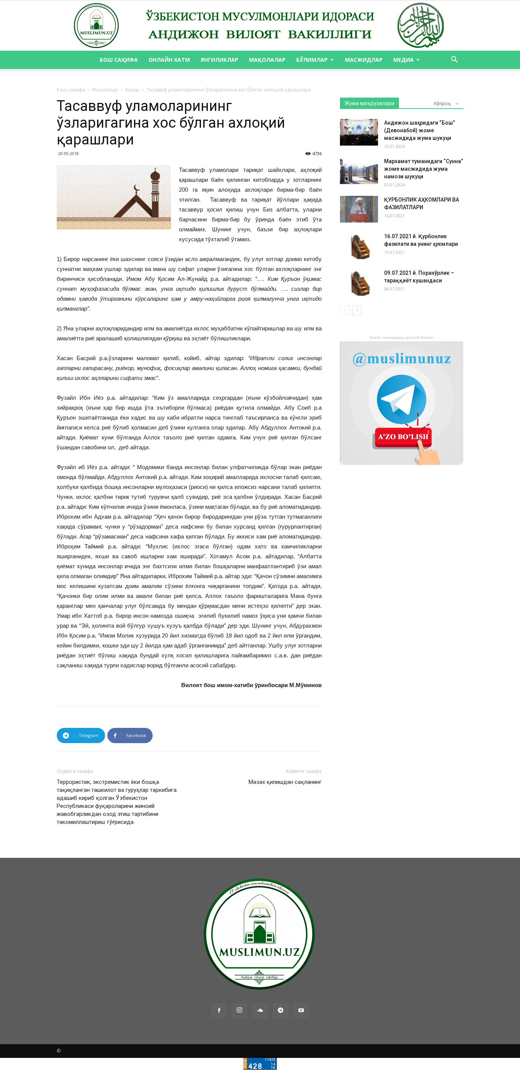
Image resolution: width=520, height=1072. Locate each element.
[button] (454, 60)
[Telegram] (280, 1010)
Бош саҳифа (119, 59)
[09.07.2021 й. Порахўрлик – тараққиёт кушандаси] (359, 282)
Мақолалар (267, 59)
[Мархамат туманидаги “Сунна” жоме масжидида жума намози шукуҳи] (359, 170)
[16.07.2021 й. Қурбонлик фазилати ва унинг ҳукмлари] (359, 245)
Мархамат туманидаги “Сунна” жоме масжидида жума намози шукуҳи (423, 168)
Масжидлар (364, 59)
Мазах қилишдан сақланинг (285, 782)
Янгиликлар (219, 59)
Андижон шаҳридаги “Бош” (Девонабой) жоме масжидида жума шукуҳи (419, 130)
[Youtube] (301, 1010)
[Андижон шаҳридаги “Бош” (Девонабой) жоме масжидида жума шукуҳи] (359, 132)
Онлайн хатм (169, 59)
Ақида (132, 90)
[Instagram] (239, 1010)
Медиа (403, 59)
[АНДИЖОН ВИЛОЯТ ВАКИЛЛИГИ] (260, 26)
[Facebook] (219, 1010)
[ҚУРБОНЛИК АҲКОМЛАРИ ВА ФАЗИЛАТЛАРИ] (359, 209)
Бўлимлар (312, 59)
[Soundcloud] (260, 1010)
